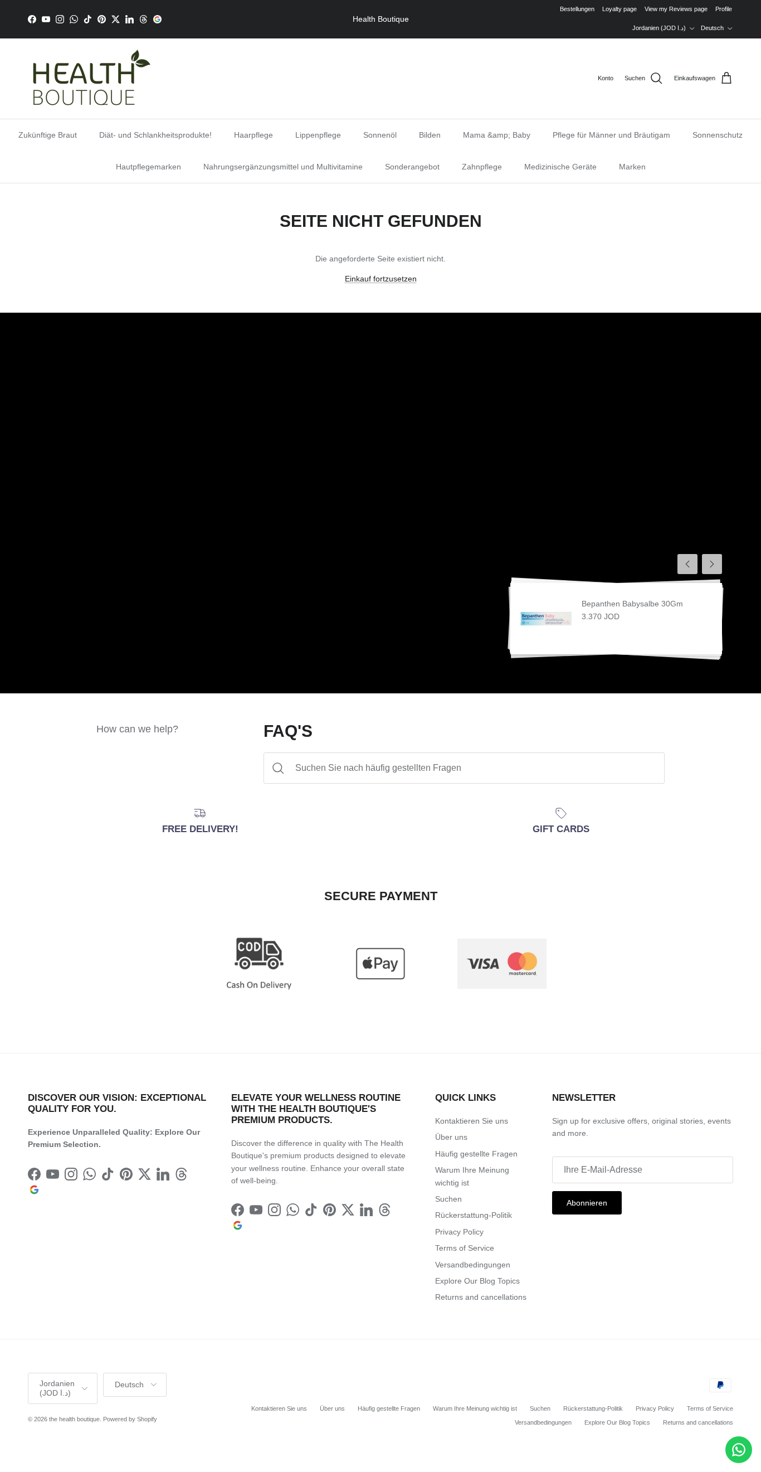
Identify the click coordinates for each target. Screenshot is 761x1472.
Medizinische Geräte (560, 166)
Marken (632, 166)
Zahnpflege (482, 166)
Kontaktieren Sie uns (471, 1120)
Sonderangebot (412, 166)
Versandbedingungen (472, 1264)
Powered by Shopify (130, 1419)
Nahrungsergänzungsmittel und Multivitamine (283, 166)
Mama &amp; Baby (496, 134)
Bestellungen (577, 9)
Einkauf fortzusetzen (381, 278)
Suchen (448, 1198)
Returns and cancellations (480, 1297)
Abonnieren (587, 1202)
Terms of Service (464, 1247)
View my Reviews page (676, 9)
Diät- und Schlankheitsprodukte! (155, 134)
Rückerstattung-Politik (473, 1215)
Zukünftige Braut (47, 134)
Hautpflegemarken (148, 166)
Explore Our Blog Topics (477, 1280)
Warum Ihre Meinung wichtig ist (475, 1408)
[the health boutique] (89, 79)
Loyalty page (619, 9)
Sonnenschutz (717, 134)
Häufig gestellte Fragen (476, 1153)
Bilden (430, 134)
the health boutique (74, 1419)
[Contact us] (738, 1449)
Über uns (451, 1137)
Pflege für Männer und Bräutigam (611, 134)
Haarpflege (253, 134)
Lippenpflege (318, 134)
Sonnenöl (380, 134)
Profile (723, 9)
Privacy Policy (459, 1231)
